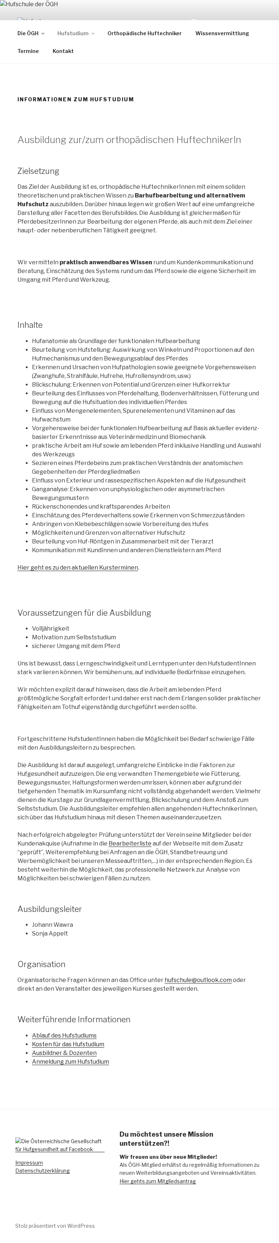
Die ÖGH (28, 33)
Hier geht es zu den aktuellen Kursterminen (77, 567)
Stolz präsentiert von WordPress (55, 1226)
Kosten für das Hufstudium (68, 1044)
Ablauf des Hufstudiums (64, 1035)
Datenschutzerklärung (42, 1170)
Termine (28, 51)
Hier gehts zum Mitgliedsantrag (158, 1181)
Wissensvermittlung (222, 33)
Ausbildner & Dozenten (64, 1053)
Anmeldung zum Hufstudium (70, 1061)
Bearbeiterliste (130, 843)
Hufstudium (73, 33)
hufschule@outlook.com (198, 980)
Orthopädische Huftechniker (145, 33)
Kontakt (63, 51)
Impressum (29, 1163)
